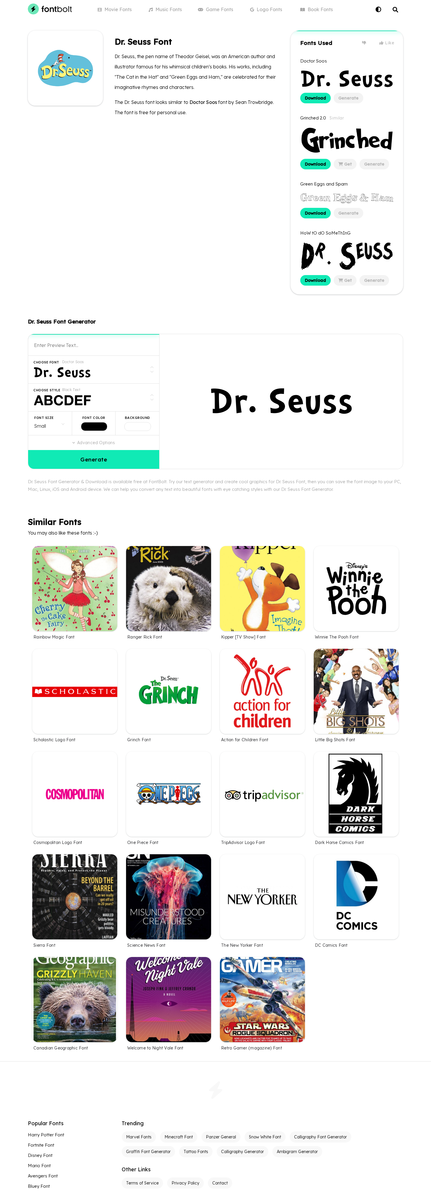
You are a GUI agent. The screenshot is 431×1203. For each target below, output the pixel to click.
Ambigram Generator (297, 1151)
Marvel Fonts (139, 1137)
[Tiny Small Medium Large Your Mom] (50, 423)
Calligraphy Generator (242, 1151)
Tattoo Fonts (196, 1151)
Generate (348, 98)
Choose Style (46, 390)
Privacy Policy (185, 1183)
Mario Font (39, 1165)
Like (389, 43)
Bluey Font (39, 1186)
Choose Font (46, 362)
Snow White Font (265, 1137)
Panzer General (221, 1137)
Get (347, 164)
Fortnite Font (41, 1145)
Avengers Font (43, 1176)
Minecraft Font (178, 1137)
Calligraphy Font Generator (320, 1137)
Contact (220, 1183)
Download (315, 98)
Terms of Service (142, 1183)
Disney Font (40, 1155)
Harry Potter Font (46, 1135)
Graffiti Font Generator (148, 1151)
